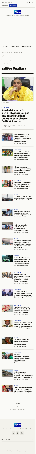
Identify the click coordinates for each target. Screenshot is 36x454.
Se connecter (5, 5)
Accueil (6, 46)
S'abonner (13, 5)
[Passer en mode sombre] (32, 2)
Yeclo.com (5, 52)
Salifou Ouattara (10, 125)
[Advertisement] (18, 31)
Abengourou (15, 46)
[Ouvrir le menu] (3, 2)
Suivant (18, 403)
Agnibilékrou (26, 46)
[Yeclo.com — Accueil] (17, 425)
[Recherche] (27, 2)
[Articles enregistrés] (30, 2)
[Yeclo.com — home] (17, 12)
